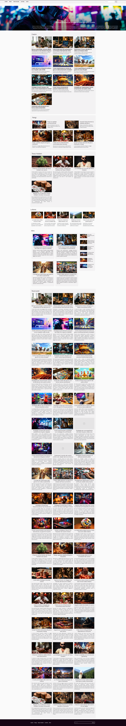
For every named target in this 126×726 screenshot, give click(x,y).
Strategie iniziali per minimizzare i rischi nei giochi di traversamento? (63, 406)
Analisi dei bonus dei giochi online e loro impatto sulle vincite (41, 69)
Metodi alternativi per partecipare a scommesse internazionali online (62, 50)
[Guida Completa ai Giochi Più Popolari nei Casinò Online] (63, 523)
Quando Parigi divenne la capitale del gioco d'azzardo (87, 123)
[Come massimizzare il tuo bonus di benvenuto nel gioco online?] (42, 448)
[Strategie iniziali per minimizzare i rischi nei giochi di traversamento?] (63, 398)
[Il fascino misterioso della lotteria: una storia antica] (63, 214)
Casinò (6, 1)
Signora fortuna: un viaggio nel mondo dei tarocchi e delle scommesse (91, 242)
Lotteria (22, 1)
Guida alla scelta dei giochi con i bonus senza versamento (40, 107)
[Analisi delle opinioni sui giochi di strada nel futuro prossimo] (67, 267)
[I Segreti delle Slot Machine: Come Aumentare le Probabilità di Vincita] (84, 498)
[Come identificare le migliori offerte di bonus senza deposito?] (84, 398)
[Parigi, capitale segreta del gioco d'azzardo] (42, 135)
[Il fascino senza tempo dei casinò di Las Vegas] (84, 697)
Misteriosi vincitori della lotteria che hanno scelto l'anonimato (84, 680)
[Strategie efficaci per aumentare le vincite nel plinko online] (42, 398)
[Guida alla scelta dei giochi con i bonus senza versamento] (42, 99)
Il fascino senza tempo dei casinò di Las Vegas (84, 705)
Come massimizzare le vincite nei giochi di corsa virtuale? (83, 69)
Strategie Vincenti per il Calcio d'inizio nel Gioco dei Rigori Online (63, 506)
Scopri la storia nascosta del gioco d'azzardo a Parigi (83, 143)
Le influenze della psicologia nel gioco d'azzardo (91, 253)
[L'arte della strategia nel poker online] (83, 236)
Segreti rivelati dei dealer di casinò (84, 605)
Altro (27, 1)
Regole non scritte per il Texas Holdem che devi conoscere (41, 194)
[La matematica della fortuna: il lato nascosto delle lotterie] (37, 214)
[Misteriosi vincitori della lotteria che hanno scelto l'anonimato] (76, 214)
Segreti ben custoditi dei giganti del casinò (63, 630)
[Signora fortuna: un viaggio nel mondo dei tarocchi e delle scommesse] (83, 242)
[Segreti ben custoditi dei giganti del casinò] (63, 622)
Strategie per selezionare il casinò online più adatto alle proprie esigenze (84, 482)
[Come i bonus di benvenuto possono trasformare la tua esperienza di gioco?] (63, 80)
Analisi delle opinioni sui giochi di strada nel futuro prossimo (66, 274)
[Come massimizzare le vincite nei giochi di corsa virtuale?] (84, 61)
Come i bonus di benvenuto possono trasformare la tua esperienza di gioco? (60, 89)
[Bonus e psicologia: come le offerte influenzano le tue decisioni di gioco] (42, 42)
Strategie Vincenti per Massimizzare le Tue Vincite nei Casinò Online (42, 507)
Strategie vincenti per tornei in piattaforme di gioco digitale (91, 266)
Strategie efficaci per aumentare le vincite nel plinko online (41, 406)
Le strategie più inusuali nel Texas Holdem (84, 169)
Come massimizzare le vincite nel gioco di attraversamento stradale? (62, 69)
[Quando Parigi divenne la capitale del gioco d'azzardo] (72, 124)
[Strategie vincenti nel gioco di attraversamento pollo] (84, 448)
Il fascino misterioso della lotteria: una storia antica (63, 221)
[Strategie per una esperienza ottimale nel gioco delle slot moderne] (84, 423)
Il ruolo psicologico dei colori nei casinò (41, 680)
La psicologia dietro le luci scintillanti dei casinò (84, 555)
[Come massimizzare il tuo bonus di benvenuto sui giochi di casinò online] (42, 523)
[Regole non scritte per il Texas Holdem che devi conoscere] (42, 186)
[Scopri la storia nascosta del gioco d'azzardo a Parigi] (84, 135)
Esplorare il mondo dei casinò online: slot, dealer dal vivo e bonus (63, 456)
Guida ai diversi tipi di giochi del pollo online (84, 381)
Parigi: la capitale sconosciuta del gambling (52, 123)
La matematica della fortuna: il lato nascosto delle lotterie (37, 221)
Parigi (10, 1)
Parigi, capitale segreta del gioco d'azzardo (63, 555)
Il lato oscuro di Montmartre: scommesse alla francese (61, 143)
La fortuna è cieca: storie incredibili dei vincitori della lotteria (50, 221)
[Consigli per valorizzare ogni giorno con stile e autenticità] (43, 267)
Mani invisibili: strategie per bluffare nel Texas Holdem (63, 169)
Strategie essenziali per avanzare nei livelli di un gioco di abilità (75, 22)
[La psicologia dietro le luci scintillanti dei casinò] (84, 548)
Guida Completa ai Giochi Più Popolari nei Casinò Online (63, 530)
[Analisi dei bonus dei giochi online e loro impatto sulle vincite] (42, 61)
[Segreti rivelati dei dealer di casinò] (84, 597)
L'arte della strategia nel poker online (91, 235)
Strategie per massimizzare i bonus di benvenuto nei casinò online (83, 88)
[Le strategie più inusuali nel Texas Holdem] (84, 161)
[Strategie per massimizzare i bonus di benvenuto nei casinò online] (84, 80)
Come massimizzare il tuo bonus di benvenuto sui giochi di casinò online (42, 531)
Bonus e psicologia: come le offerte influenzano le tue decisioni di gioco (41, 50)
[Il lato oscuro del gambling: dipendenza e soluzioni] (83, 248)
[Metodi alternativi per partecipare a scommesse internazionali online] (63, 42)
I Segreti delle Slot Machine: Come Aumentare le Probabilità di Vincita (84, 505)
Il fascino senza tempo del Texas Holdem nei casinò (42, 169)
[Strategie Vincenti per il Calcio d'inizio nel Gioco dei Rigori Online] (63, 498)
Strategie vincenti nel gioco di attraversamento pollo (84, 456)
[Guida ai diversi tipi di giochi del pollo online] (84, 373)
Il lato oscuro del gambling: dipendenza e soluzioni (91, 248)
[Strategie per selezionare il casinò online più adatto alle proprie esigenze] (84, 473)
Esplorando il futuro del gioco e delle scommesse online (83, 50)
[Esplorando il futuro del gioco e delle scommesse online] (84, 42)
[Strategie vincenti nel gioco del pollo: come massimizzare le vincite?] (42, 80)
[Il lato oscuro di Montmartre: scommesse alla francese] (63, 135)
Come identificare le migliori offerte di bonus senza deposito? (84, 406)
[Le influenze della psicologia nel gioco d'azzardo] (83, 254)
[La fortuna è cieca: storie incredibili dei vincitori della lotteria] (50, 214)
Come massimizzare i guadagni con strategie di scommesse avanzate (67, 248)
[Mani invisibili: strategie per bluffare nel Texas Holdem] (63, 161)
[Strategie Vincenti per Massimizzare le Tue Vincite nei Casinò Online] (42, 498)
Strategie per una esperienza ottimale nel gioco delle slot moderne (84, 432)
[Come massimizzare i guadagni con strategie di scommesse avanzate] (67, 240)
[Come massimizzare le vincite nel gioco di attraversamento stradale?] (63, 61)
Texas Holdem (16, 1)
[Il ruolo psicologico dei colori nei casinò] (42, 672)
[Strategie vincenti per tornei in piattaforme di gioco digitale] (83, 266)
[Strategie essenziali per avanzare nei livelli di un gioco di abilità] (43, 240)
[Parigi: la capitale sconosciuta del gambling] (39, 124)
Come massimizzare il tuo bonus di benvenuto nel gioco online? (42, 456)
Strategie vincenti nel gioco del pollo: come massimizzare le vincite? (42, 88)
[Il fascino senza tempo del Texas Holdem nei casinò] (42, 161)
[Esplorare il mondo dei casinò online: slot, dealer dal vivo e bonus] (63, 448)
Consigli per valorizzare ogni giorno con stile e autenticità (43, 274)
